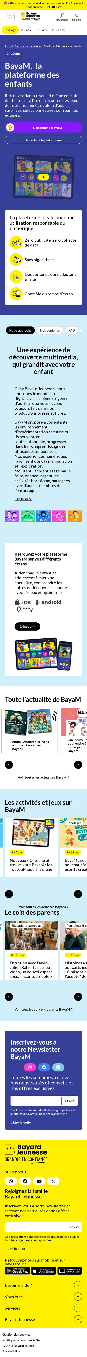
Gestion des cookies (16, 1334)
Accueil (9, 46)
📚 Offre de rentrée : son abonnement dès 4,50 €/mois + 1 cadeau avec (43, 5)
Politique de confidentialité (21, 1340)
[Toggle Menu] (10, 17)
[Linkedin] (58, 1067)
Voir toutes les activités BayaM (42, 907)
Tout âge (10, 30)
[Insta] (11, 1181)
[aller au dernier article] (9, 894)
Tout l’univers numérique (28, 46)
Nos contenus (50, 330)
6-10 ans (41, 30)
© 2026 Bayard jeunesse (19, 1345)
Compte (76, 20)
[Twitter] (53, 1181)
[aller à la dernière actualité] (9, 765)
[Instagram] (30, 1067)
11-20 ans (58, 30)
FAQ (71, 330)
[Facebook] (44, 1067)
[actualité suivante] (78, 765)
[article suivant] (78, 894)
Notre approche (20, 330)
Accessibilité (11, 1351)
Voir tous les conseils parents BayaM (42, 1009)
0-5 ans (26, 30)
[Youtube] (39, 1181)
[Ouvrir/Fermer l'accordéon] (78, 1285)
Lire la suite (23, 499)
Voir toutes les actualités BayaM (42, 777)
